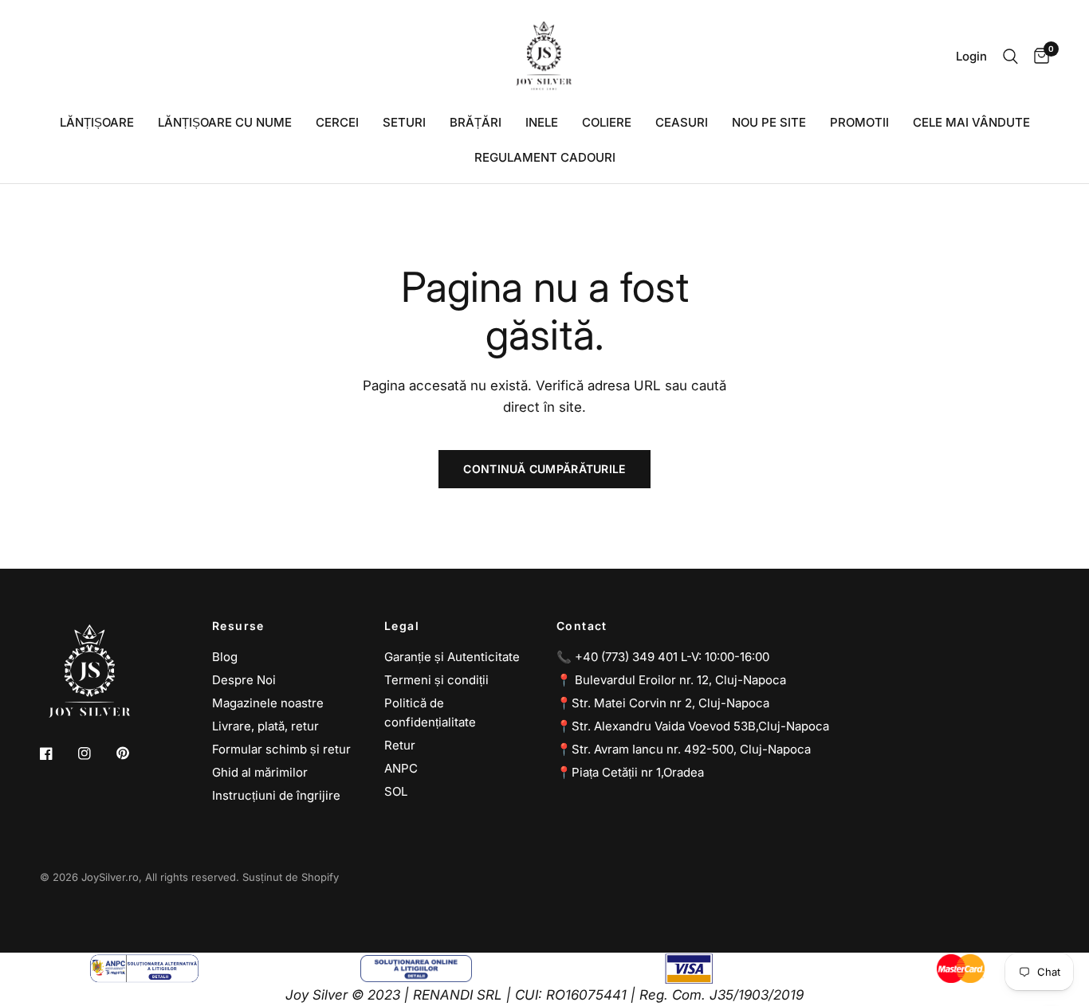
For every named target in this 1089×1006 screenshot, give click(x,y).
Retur (399, 745)
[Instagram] (95, 753)
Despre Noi (244, 679)
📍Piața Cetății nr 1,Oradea (630, 772)
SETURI (404, 122)
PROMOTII (859, 122)
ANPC (401, 768)
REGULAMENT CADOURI (544, 157)
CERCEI (337, 122)
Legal (401, 626)
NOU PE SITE (769, 122)
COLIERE (606, 122)
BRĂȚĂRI (475, 122)
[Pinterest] (133, 753)
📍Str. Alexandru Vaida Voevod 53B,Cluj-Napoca (692, 726)
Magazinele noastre (268, 702)
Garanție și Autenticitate (452, 656)
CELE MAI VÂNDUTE (971, 122)
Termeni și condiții (436, 679)
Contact (581, 626)
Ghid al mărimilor (260, 772)
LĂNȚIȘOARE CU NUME (225, 122)
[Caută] (1010, 56)
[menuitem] (97, 122)
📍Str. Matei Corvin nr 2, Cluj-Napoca (662, 702)
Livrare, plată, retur (265, 726)
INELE (541, 122)
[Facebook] (57, 753)
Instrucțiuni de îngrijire (276, 795)
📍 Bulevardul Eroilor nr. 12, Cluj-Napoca (671, 679)
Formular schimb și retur (281, 749)
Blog (225, 656)
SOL (395, 791)
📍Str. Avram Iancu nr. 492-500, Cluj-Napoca (683, 749)
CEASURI (681, 122)
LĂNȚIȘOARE (97, 122)
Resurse (238, 626)
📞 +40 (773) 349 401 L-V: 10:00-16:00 (662, 656)
